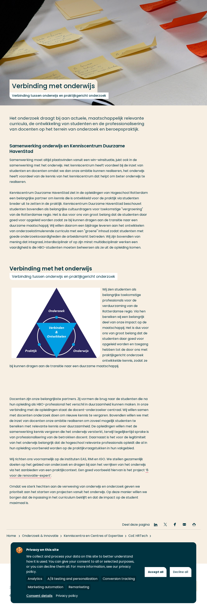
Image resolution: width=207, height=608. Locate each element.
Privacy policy (67, 595)
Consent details (39, 595)
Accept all (155, 572)
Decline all (180, 572)
